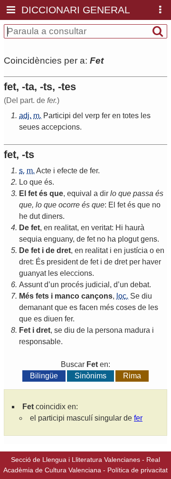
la (90, 330)
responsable (40, 342)
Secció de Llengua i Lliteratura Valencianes (75, 459)
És (40, 262)
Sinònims (90, 376)
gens (149, 239)
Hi (119, 228)
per (134, 262)
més (107, 307)
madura (137, 330)
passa (143, 193)
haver (151, 262)
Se (135, 296)
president (62, 262)
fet (32, 193)
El (22, 193)
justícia (136, 250)
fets (42, 296)
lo (113, 193)
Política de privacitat (137, 470)
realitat (65, 228)
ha (111, 239)
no (156, 205)
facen (88, 307)
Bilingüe (44, 376)
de (83, 171)
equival (79, 193)
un (54, 285)
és (48, 182)
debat (139, 285)
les (146, 116)
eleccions (76, 273)
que (35, 182)
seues (29, 127)
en (116, 116)
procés (72, 285)
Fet (24, 330)
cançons (97, 296)
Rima (132, 376)
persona (109, 330)
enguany (58, 239)
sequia (30, 239)
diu (147, 296)
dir (104, 193)
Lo (23, 182)
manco (67, 296)
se (58, 330)
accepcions (60, 127)
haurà (134, 228)
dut (34, 216)
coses (126, 307)
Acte (43, 171)
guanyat (32, 273)
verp (92, 116)
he (23, 216)
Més (26, 296)
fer (106, 116)
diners (52, 216)
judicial (98, 285)
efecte (67, 171)
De (24, 228)
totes (131, 116)
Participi (57, 116)
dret (64, 250)
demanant (36, 307)
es (73, 307)
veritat (101, 228)
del (78, 116)
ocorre (69, 205)
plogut (128, 239)
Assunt (30, 285)
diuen (53, 319)
